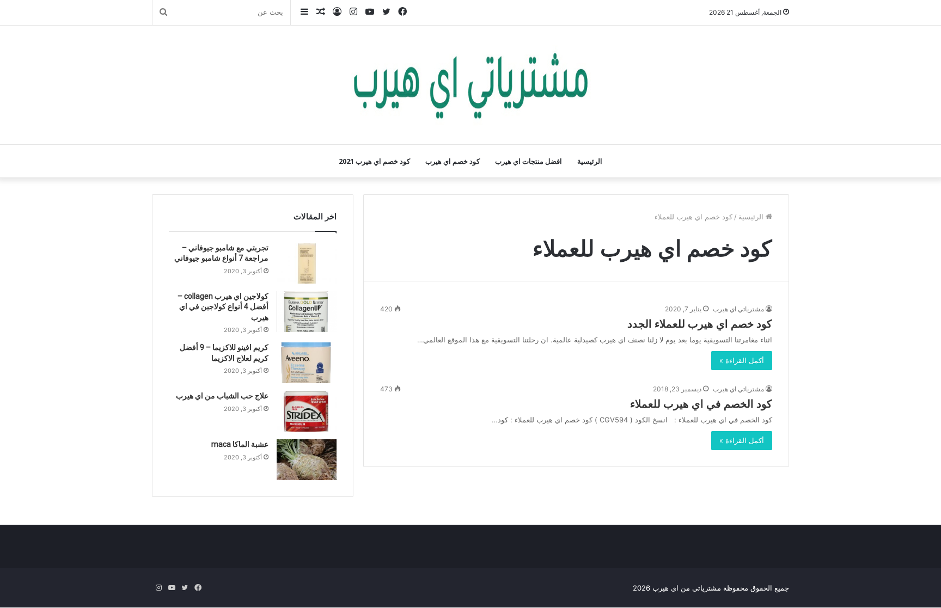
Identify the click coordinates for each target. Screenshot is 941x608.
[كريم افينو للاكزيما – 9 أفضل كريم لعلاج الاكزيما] (307, 362)
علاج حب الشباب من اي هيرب (222, 395)
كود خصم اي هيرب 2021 (374, 161)
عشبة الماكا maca (239, 444)
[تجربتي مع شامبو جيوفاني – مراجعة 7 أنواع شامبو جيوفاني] (307, 263)
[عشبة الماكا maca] (307, 459)
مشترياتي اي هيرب (738, 309)
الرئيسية (589, 161)
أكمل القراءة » (741, 360)
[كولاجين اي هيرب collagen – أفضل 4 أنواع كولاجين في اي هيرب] (307, 311)
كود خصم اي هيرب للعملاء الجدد (699, 323)
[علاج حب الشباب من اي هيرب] (307, 411)
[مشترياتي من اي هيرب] (470, 85)
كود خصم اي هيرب (452, 161)
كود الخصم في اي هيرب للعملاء (701, 403)
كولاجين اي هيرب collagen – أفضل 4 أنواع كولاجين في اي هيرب (223, 307)
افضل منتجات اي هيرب (528, 161)
